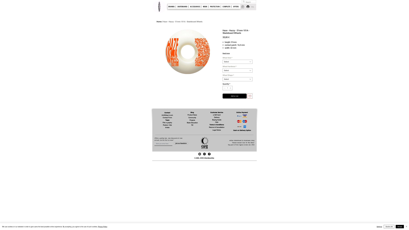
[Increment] (230, 88)
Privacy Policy (102, 227)
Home (159, 21)
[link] (242, 6)
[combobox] (237, 62)
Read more (226, 53)
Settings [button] (379, 227)
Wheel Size (227, 58)
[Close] (406, 226)
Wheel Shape (228, 75)
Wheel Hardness (229, 66)
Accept (399, 227)
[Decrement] (224, 88)
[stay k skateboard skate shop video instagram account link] (204, 154)
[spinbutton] (227, 88)
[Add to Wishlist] (250, 96)
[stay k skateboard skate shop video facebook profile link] (209, 154)
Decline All (389, 227)
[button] (217, 112)
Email (155, 141)
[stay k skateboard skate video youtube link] (199, 154)
